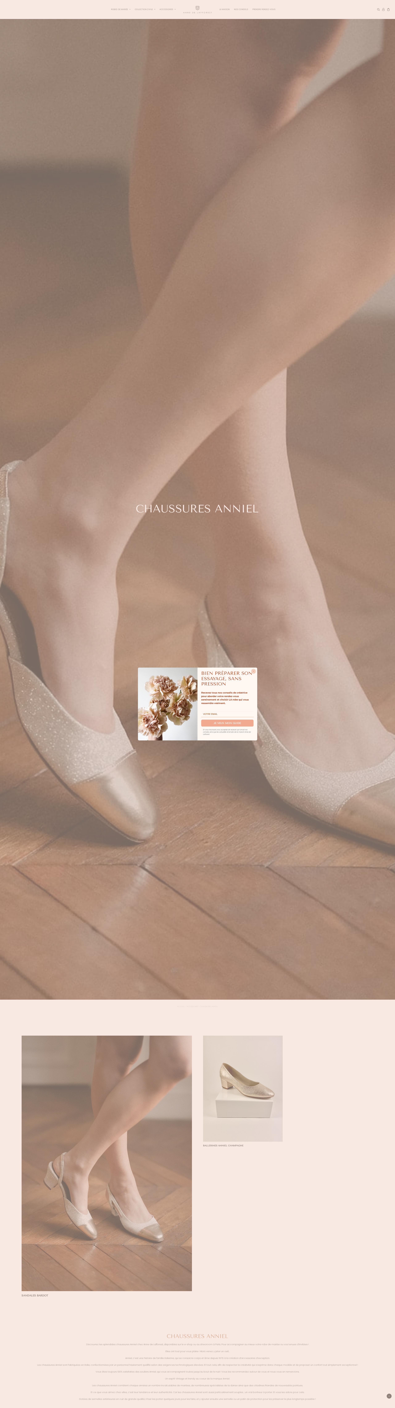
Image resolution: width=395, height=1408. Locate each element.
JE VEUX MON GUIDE (227, 723)
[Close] (253, 671)
